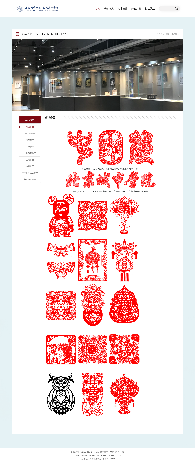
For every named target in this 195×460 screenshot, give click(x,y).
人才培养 (122, 8)
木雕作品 (30, 146)
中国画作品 (30, 133)
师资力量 (136, 8)
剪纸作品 (30, 166)
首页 (97, 8)
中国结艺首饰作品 (30, 173)
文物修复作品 (30, 153)
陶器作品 (30, 127)
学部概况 (109, 8)
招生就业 (150, 8)
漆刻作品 (30, 140)
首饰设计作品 (30, 179)
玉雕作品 (30, 160)
